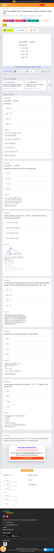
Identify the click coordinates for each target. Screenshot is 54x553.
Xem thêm (6, 503)
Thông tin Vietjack (8, 529)
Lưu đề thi (46, 20)
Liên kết (5, 527)
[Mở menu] (7, 5)
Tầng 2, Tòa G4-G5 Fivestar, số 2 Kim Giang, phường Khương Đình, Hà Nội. (21, 520)
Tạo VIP (42, 5)
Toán (7, 8)
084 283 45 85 (9, 522)
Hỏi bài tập (3, 549)
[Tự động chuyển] (42, 71)
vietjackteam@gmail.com (12, 525)
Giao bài (22, 20)
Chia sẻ (9, 20)
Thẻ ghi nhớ (10, 30)
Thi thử (34, 30)
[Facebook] (4, 516)
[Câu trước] (22, 71)
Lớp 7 (4, 8)
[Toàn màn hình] (49, 71)
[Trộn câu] (46, 71)
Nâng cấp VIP (28, 458)
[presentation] (28, 42)
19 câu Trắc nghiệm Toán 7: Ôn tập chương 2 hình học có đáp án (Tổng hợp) (24, 8)
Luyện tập (22, 30)
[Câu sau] (31, 71)
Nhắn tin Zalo (50, 549)
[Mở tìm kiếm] (37, 5)
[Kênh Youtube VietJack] (7, 516)
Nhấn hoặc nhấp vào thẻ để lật (28, 67)
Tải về (34, 20)
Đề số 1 (4, 25)
